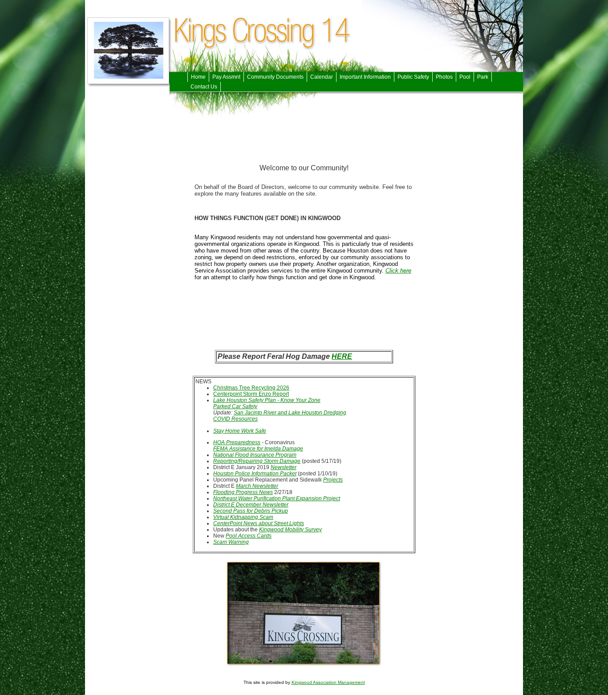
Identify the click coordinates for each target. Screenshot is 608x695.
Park (482, 77)
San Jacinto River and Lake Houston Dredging (290, 413)
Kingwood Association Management (328, 682)
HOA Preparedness (236, 442)
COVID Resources (235, 419)
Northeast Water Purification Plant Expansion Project (276, 498)
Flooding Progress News (243, 492)
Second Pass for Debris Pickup (250, 511)
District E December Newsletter (250, 505)
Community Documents (275, 77)
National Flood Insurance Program (254, 455)
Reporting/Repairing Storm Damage (256, 461)
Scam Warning (231, 542)
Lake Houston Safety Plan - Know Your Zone (266, 400)
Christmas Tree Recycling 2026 (251, 388)
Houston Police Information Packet (254, 473)
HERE (342, 356)
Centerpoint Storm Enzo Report (251, 394)
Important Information (365, 77)
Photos (444, 77)
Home (198, 77)
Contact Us (204, 87)
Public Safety (413, 77)
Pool (464, 77)
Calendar (321, 77)
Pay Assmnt (226, 77)
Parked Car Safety (235, 406)
